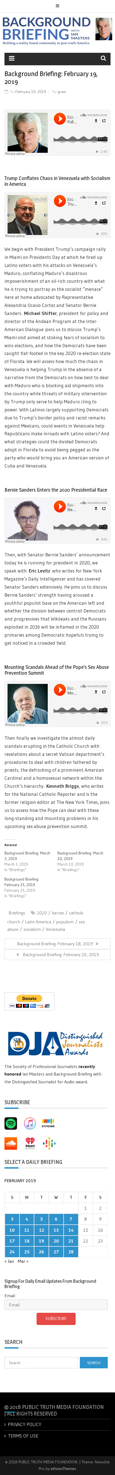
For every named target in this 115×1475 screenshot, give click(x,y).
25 (27, 1251)
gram (62, 91)
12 (41, 1230)
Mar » (23, 1261)
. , (62, 786)
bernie (58, 913)
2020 (42, 913)
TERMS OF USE (23, 1436)
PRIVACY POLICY (24, 1424)
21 (70, 1241)
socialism (32, 929)
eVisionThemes (63, 1468)
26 (41, 1251)
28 (71, 1251)
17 (12, 1241)
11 (26, 1230)
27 (56, 1251)
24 (12, 1251)
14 (71, 1230)
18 (27, 1241)
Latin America (38, 921)
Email (9, 1295)
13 (56, 1230)
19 (41, 1241)
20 (56, 1241)
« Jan (9, 1261)
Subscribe (56, 1318)
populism (65, 921)
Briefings (17, 913)
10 (12, 1230)
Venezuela (55, 929)
